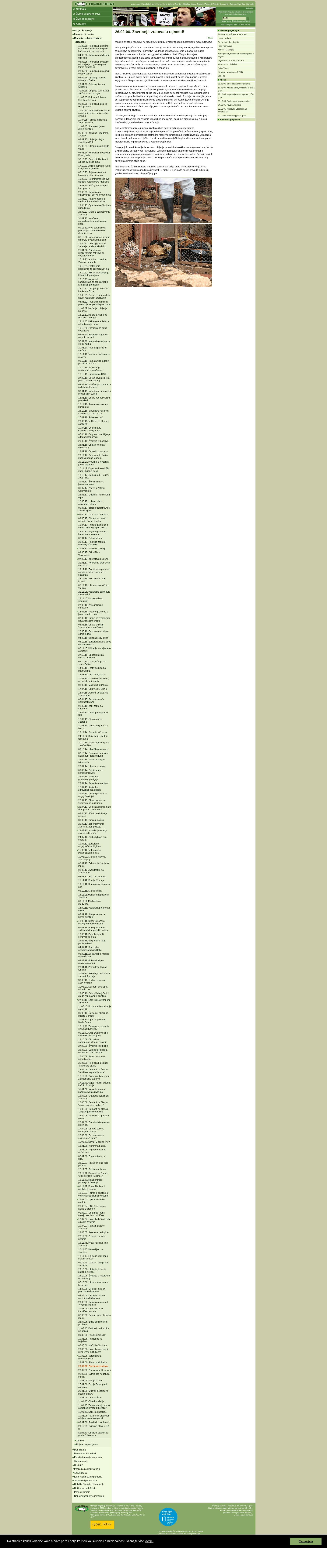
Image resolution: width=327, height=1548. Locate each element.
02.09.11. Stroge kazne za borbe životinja (91, 915)
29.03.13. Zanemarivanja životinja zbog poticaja (91, 825)
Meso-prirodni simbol (227, 64)
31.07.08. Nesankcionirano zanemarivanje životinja (92, 1090)
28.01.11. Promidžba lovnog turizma (92, 968)
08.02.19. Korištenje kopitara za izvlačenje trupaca (94, 386)
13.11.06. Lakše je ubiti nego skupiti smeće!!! (93, 1257)
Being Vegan (223, 68)
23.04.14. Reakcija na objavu (93, 783)
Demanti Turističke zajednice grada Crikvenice (93, 1434)
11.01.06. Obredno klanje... (92, 1401)
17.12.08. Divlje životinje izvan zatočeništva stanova (94, 1077)
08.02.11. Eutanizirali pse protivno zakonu (91, 961)
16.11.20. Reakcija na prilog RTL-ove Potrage (92, 316)
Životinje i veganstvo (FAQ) (230, 72)
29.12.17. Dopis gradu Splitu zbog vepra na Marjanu (93, 456)
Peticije (216, 4)
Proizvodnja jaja (225, 46)
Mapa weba (226, 21)
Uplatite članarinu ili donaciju (89, 1484)
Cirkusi (171, 4)
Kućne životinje (197, 4)
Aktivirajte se (80, 1472)
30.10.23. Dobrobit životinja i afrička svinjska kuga (93, 160)
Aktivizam (81, 23)
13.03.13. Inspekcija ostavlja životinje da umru (92, 831)
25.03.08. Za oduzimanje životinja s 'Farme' (91, 1136)
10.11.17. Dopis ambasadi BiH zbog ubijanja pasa (94, 469)
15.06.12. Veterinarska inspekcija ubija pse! (89, 851)
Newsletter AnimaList (85, 1453)
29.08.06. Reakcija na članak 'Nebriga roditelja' (93, 1303)
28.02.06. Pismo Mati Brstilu (92, 1362)
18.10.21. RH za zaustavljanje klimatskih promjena (93, 274)
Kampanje (224, 4)
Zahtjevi (80, 1440)
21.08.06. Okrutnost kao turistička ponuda (90, 1310)
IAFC (141, 1515)
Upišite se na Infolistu (85, 1488)
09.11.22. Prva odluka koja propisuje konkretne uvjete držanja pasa (92, 230)
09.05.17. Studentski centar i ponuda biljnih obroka (92, 519)
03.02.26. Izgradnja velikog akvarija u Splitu (92, 79)
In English (250, 8)
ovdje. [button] (149, 1541)
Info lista (241, 4)
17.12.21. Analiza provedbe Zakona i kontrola (92, 260)
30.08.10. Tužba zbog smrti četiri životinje (92, 981)
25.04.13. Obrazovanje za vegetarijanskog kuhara (91, 801)
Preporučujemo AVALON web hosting (235, 25)
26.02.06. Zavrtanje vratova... (93, 1366)
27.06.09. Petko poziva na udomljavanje (91, 1057)
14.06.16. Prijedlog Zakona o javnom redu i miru (93, 613)
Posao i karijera (82, 1492)
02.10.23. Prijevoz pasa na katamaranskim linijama (92, 173)
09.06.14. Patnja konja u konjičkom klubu (90, 771)
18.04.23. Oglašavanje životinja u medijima (94, 206)
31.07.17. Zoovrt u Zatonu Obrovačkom (91, 489)
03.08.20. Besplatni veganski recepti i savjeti (93, 336)
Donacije (250, 4)
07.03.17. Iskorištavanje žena (93, 559)
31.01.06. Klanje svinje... (91, 1380)
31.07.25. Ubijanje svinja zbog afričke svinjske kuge (94, 92)
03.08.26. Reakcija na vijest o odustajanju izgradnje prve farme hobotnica (93, 64)
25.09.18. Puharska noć (90, 417)
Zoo (176, 4)
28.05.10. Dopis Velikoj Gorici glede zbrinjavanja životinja (93, 994)
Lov (180, 4)
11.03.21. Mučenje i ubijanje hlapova (92, 309)
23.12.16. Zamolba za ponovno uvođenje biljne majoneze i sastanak (94, 572)
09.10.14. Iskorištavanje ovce (93, 749)
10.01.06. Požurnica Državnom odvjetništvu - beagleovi (94, 1417)
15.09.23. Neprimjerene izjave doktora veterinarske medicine (93, 180)
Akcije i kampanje (83, 30)
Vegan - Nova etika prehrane (231, 60)
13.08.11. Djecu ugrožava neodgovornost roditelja (91, 922)
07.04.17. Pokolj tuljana (90, 538)
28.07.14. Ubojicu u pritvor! (92, 766)
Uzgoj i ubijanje (224, 38)
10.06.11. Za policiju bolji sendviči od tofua (91, 935)
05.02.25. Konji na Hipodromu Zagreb (93, 134)
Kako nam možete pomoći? (88, 1476)
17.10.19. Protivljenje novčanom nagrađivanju (90, 369)
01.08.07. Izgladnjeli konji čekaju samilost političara (91, 1214)
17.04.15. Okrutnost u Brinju (92, 689)
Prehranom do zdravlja (228, 42)
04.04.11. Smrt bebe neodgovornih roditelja (90, 948)
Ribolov (186, 4)
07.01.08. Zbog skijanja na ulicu (92, 1157)
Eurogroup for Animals (121, 1515)
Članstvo (233, 4)
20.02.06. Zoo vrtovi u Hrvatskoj (94, 1370)
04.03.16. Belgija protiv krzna (93, 638)
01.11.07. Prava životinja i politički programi (91, 1187)
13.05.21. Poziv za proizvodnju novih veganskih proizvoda (94, 296)
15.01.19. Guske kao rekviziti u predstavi (94, 399)
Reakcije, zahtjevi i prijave (88, 38)
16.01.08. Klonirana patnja (92, 1146)
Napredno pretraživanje (241, 21)
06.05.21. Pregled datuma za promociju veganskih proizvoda (94, 303)
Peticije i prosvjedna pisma (88, 1457)
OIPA (92, 1517)
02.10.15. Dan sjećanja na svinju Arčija (91, 663)
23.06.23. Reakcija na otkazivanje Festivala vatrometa (94, 193)
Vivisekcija (145, 4)
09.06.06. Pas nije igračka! (92, 1335)
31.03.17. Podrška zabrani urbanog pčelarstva (91, 543)
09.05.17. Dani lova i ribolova (93, 514)
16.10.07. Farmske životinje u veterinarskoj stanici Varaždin (93, 1194)
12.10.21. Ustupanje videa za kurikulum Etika (93, 290)
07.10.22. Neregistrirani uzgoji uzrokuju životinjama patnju (93, 238)
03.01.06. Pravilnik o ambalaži (93, 1422)
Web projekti (80, 1461)
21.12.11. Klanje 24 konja (91, 880)
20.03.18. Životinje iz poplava (93, 441)
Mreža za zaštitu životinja (87, 1469)
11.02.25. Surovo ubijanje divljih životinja (91, 127)
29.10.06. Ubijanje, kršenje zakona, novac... (92, 1270)
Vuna (165, 4)
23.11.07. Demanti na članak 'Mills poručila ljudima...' (93, 1174)
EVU (108, 1515)
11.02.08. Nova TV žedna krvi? (94, 1142)
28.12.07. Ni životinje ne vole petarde (93, 1164)
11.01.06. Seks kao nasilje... (92, 1412)
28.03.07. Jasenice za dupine (93, 1232)
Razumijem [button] (306, 1541)
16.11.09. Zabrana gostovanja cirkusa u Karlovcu (93, 1027)
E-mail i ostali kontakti (243, 1515)
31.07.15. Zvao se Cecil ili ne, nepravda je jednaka (93, 680)
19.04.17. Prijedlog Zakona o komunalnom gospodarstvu (93, 526)
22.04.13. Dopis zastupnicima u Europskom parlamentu (94, 808)
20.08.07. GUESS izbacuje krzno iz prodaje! (92, 1207)
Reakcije (81, 42)
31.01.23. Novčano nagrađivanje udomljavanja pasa (92, 221)
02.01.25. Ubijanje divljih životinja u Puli (91, 140)
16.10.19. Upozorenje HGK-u (93, 374)
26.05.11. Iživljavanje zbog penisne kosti (92, 942)
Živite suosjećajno (85, 19)
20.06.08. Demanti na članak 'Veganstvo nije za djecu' (93, 1103)
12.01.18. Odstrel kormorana (93, 451)
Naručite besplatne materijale (89, 1496)
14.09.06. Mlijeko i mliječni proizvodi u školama (92, 1290)
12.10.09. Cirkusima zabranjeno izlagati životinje (92, 1040)
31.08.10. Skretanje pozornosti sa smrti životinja (94, 975)
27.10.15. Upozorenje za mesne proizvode (91, 656)
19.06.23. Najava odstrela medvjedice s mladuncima (91, 200)
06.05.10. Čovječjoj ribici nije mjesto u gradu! (93, 1014)
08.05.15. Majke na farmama (93, 685)
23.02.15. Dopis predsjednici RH (93, 714)
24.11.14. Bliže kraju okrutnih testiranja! (93, 737)
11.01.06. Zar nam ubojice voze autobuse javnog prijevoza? (94, 1406)
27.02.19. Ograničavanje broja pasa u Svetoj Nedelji (94, 379)
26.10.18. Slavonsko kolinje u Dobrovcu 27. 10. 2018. (93, 412)
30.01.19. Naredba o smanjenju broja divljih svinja (94, 392)
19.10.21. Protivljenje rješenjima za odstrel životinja (93, 267)
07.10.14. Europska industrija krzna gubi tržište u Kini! (93, 754)
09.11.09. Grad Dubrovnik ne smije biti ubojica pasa (93, 1034)
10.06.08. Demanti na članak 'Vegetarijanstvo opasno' (93, 1110)
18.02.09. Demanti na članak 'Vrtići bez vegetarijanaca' (93, 1071)
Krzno (153, 4)
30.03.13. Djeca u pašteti (91, 820)
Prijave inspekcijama (87, 1444)
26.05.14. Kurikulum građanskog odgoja (88, 778)
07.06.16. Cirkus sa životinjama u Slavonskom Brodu (94, 619)
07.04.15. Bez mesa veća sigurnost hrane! (91, 700)
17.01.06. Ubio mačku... (90, 1397)
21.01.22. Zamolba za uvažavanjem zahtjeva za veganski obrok (91, 253)
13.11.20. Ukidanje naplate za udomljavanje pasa (93, 322)
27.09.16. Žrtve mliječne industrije (90, 606)
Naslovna (81, 9)
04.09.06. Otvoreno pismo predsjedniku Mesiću (91, 1297)
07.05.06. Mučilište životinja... (93, 1345)
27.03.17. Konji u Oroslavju (92, 548)
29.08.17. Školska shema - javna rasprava (92, 483)
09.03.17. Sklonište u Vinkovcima (89, 553)
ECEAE (135, 1515)
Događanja (80, 1449)
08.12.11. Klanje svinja (90, 890)
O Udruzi (78, 1465)
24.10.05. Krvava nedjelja (229, 105)
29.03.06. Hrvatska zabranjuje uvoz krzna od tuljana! (93, 1350)
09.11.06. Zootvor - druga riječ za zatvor (93, 1264)
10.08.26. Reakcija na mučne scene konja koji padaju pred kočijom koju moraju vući (93, 49)
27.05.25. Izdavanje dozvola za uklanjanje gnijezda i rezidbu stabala (94, 113)
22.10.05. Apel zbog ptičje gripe (232, 116)
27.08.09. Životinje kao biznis (93, 1046)
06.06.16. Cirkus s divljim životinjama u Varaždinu (91, 626)
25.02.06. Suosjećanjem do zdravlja (234, 84)
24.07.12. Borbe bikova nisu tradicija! (92, 838)
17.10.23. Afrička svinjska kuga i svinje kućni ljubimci (94, 167)
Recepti (208, 4)
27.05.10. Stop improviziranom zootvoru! (94, 1001)
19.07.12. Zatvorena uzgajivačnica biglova (89, 845)
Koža (159, 4)
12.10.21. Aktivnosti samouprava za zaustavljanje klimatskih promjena (93, 282)
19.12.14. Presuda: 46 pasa (92, 732)
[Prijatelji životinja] (94, 5)
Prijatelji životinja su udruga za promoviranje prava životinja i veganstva (236, 13)
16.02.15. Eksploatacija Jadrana (90, 720)
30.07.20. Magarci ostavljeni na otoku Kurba (94, 342)
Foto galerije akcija (84, 34)
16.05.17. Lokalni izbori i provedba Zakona (91, 502)
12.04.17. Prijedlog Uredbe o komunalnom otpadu (93, 533)
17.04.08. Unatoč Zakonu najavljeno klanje (91, 1130)
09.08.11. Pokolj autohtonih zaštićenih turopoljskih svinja (93, 929)
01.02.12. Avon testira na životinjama (91, 871)
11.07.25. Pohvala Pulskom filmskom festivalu (92, 98)
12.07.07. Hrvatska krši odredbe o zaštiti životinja (94, 1220)
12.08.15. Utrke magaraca (91, 674)
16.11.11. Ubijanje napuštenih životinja (93, 896)
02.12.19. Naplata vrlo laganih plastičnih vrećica (93, 362)
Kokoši (221, 50)
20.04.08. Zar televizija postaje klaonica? (94, 1123)
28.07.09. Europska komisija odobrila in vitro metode (92, 1051)
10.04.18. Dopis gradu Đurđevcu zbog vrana (89, 429)
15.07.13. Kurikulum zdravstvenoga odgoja (89, 788)
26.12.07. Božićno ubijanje (92, 1169)
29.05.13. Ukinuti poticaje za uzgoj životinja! (92, 795)
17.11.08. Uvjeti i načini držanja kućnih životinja (94, 1084)
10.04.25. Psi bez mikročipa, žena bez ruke (92, 121)
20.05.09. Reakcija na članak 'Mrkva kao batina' (93, 1064)
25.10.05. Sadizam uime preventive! (234, 101)
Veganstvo (135, 4)
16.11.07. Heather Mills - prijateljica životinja (90, 1181)
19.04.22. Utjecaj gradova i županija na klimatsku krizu (92, 245)
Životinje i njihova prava (88, 14)
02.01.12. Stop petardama (91, 876)
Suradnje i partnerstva (85, 1480)
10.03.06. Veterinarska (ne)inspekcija (89, 1357)
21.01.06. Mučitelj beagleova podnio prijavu (93, 1392)
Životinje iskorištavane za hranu (232, 34)
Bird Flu (221, 76)
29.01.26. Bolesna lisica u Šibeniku (91, 85)
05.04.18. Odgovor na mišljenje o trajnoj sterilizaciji (94, 435)
